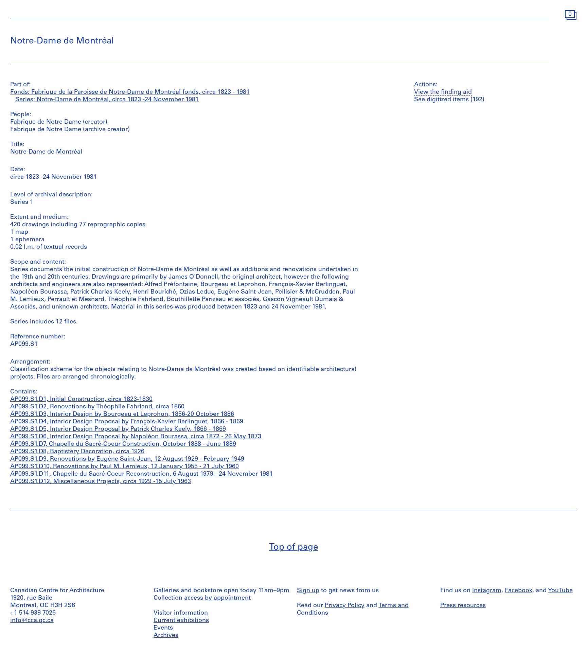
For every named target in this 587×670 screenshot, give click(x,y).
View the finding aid (443, 92)
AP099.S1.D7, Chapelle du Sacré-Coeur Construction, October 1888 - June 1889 (123, 444)
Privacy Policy (344, 606)
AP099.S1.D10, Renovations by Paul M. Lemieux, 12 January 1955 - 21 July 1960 (124, 467)
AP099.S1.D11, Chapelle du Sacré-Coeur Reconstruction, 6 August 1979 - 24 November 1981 (141, 474)
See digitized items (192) (449, 100)
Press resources (463, 606)
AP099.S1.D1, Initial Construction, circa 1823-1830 (81, 399)
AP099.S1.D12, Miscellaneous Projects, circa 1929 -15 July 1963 (100, 482)
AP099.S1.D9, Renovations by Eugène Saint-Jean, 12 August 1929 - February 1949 (127, 459)
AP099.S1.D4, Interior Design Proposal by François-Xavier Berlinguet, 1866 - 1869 (126, 422)
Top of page (293, 547)
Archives (166, 636)
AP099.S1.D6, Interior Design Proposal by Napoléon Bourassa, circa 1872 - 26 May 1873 (135, 437)
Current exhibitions (181, 621)
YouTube (560, 591)
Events (163, 628)
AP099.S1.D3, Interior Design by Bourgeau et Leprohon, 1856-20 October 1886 (122, 414)
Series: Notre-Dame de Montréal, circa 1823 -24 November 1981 (107, 100)
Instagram (486, 591)
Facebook (518, 591)
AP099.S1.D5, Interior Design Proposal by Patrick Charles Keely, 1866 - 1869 (118, 429)
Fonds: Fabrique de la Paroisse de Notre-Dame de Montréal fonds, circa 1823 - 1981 (130, 92)
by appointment (228, 598)
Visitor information (181, 613)
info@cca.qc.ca (32, 621)
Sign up (308, 591)
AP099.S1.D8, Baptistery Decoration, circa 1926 (77, 452)
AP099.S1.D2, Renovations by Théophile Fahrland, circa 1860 (97, 407)
